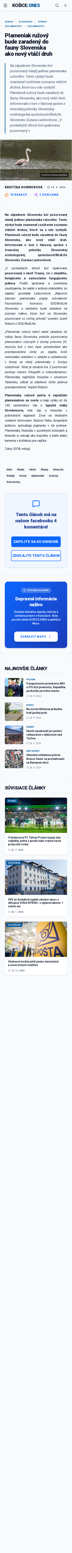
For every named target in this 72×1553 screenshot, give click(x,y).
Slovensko (26, 22)
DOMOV (9, 22)
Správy (42, 22)
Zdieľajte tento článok (36, 556)
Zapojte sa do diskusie (36, 542)
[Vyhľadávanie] (57, 5)
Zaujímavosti (13, 26)
